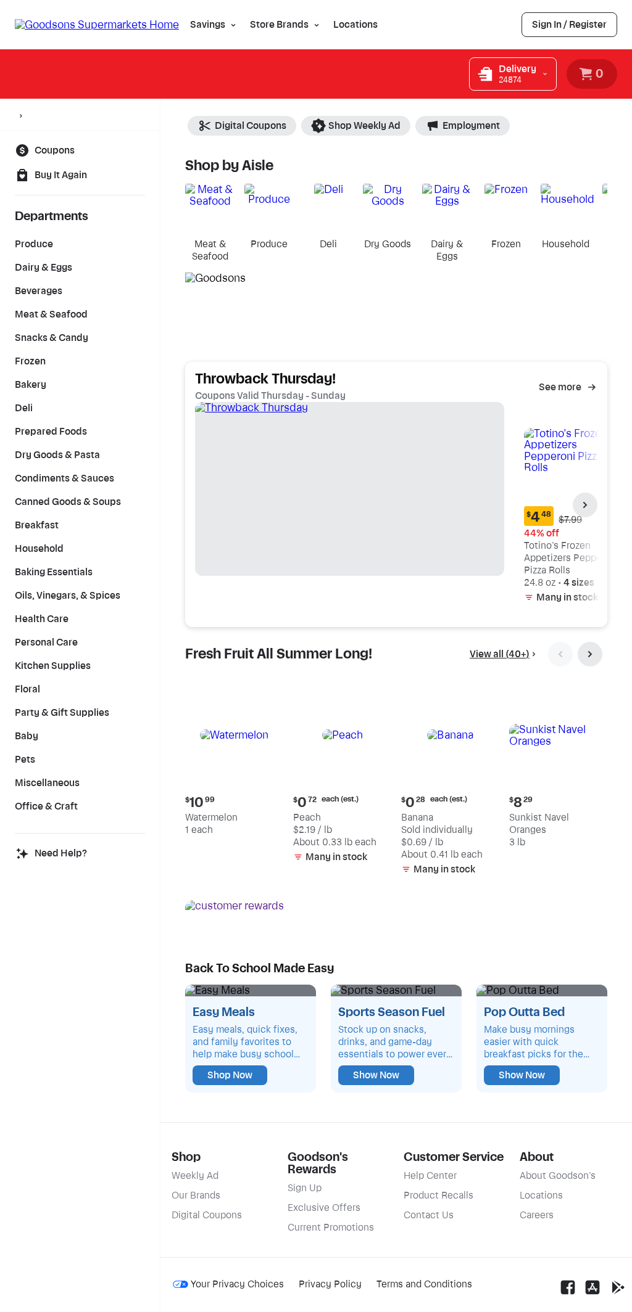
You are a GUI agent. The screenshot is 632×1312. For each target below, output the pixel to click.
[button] (234, 762)
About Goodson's (558, 1175)
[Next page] (585, 505)
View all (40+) (500, 654)
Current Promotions (331, 1227)
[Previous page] (560, 654)
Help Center (430, 1175)
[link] (569, 24)
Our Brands (196, 1195)
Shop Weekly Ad (364, 125)
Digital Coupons (250, 125)
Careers (537, 1215)
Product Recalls (438, 1195)
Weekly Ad (195, 1175)
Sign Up (305, 1188)
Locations (355, 24)
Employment (471, 125)
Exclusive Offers (324, 1207)
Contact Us (429, 1215)
